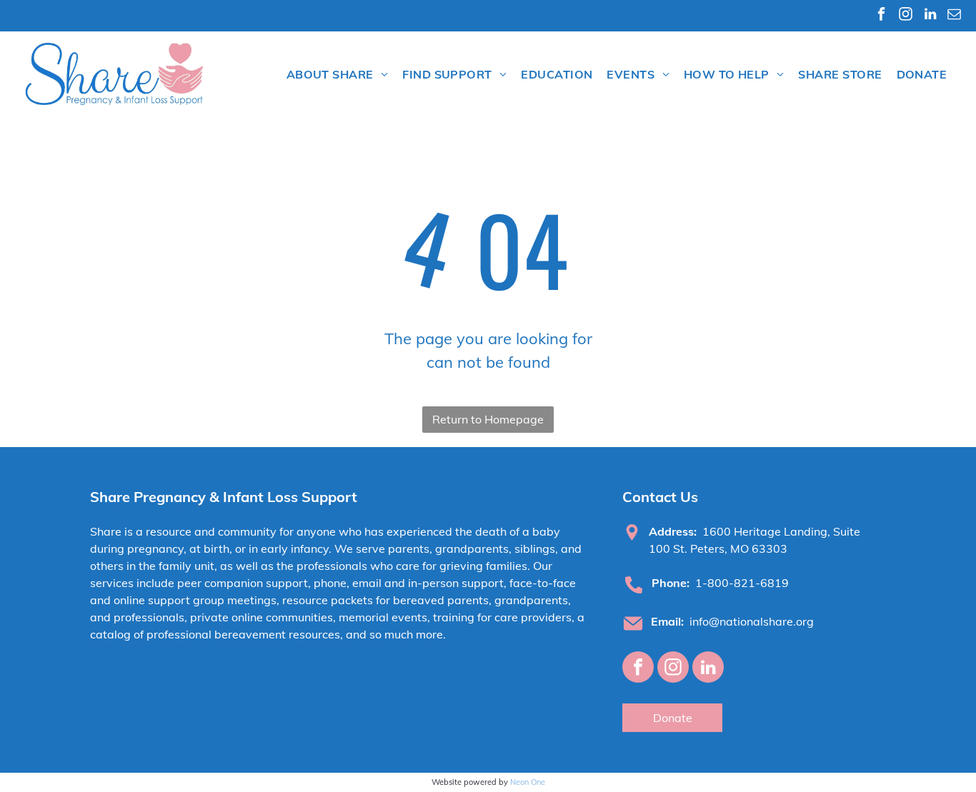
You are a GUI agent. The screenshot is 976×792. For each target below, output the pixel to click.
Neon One (527, 782)
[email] (954, 16)
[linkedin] (930, 16)
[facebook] (881, 16)
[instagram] (905, 16)
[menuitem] (337, 74)
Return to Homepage (488, 419)
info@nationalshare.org (751, 621)
